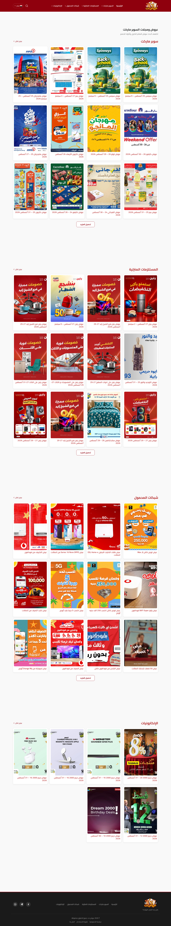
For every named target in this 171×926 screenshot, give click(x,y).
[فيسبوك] (28, 904)
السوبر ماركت (108, 5)
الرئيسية (119, 5)
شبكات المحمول (73, 5)
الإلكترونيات (57, 5)
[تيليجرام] (21, 904)
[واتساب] (15, 904)
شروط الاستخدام (82, 921)
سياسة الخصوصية (95, 921)
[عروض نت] (150, 903)
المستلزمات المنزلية (91, 5)
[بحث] (26, 5)
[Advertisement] (85, 19)
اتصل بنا (72, 921)
